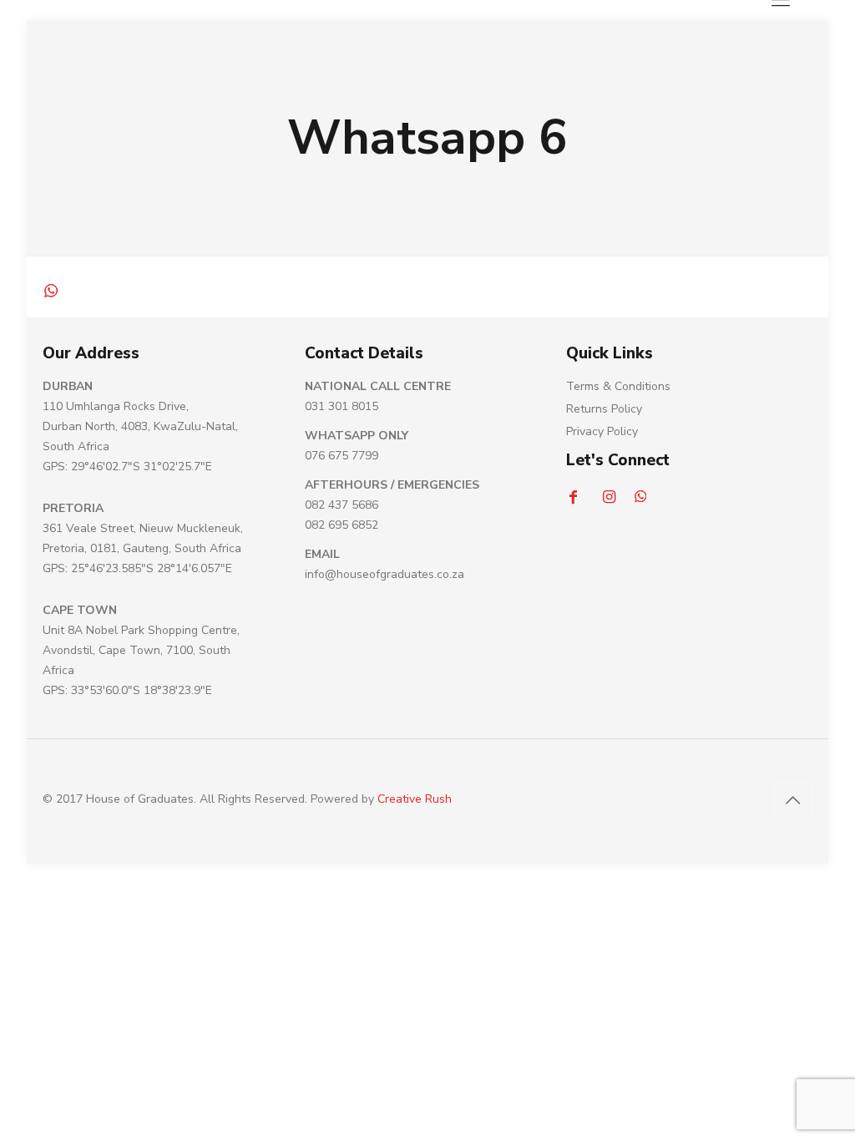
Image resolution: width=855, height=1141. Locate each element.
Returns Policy (604, 409)
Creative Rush (414, 799)
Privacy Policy (602, 431)
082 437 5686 (341, 505)
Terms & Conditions (618, 386)
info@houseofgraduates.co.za (384, 574)
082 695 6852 (341, 525)
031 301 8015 (341, 406)
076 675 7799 (341, 456)
